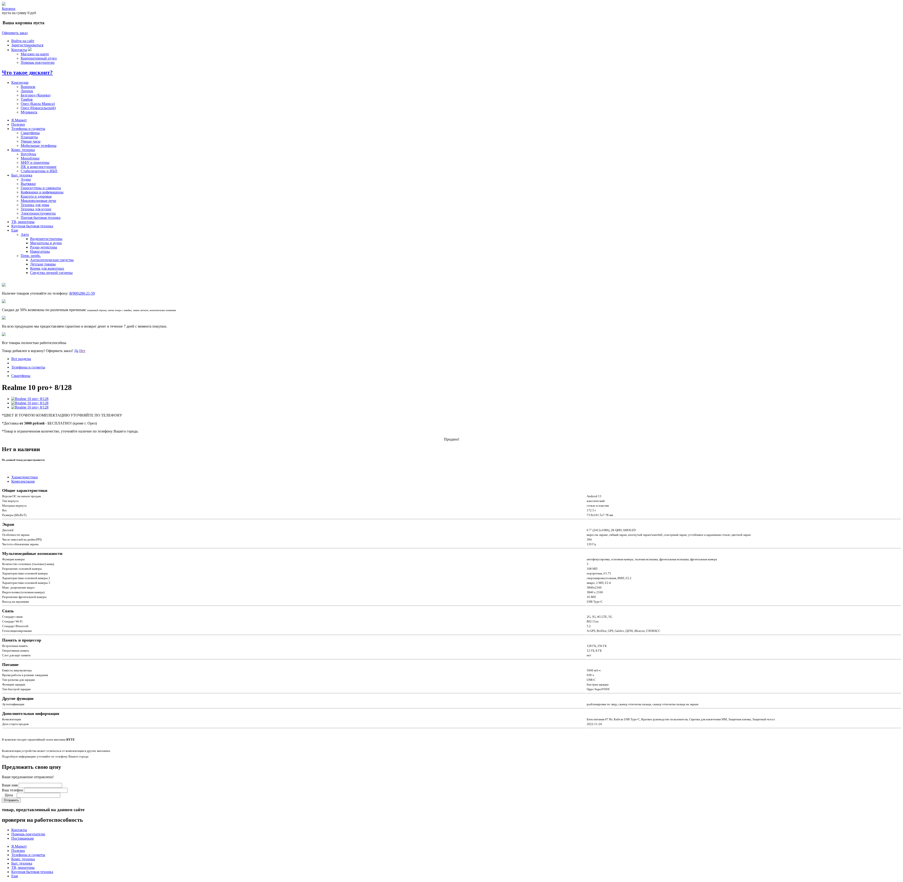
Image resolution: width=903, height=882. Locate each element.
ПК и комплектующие (38, 167)
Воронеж (28, 87)
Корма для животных (47, 268)
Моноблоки (30, 158)
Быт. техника (21, 175)
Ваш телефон (12, 790)
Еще (14, 230)
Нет (82, 351)
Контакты (19, 50)
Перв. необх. (31, 256)
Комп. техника (23, 150)
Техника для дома (35, 205)
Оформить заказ (15, 33)
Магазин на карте (35, 54)
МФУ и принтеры (35, 162)
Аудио (26, 179)
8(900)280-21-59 (82, 293)
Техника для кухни (36, 209)
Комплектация (23, 481)
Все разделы (21, 359)
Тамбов (27, 99)
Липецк (27, 91)
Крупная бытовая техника (32, 226)
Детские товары (43, 264)
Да (76, 351)
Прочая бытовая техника (40, 218)
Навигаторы (40, 251)
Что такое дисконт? (27, 72)
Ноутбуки (28, 154)
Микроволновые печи (38, 201)
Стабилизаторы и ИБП (39, 171)
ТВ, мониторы (23, 222)
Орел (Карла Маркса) (38, 104)
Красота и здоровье (36, 196)
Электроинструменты (38, 213)
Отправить (11, 800)
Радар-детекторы (43, 247)
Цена (9, 795)
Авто (25, 235)
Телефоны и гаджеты (28, 129)
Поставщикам (22, 838)
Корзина (8, 9)
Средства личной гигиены (51, 273)
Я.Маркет (19, 120)
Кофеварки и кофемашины (42, 192)
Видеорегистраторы (46, 239)
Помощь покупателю (38, 62)
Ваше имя (10, 785)
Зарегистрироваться (27, 45)
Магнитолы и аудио (46, 243)
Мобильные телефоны (38, 146)
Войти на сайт (22, 41)
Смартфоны (30, 133)
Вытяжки (28, 184)
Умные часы (30, 141)
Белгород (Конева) (35, 95)
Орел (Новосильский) (38, 108)
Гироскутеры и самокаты (41, 188)
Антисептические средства (52, 260)
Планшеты (29, 137)
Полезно (18, 124)
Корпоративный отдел (39, 58)
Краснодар (19, 82)
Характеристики (24, 477)
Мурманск (29, 112)
